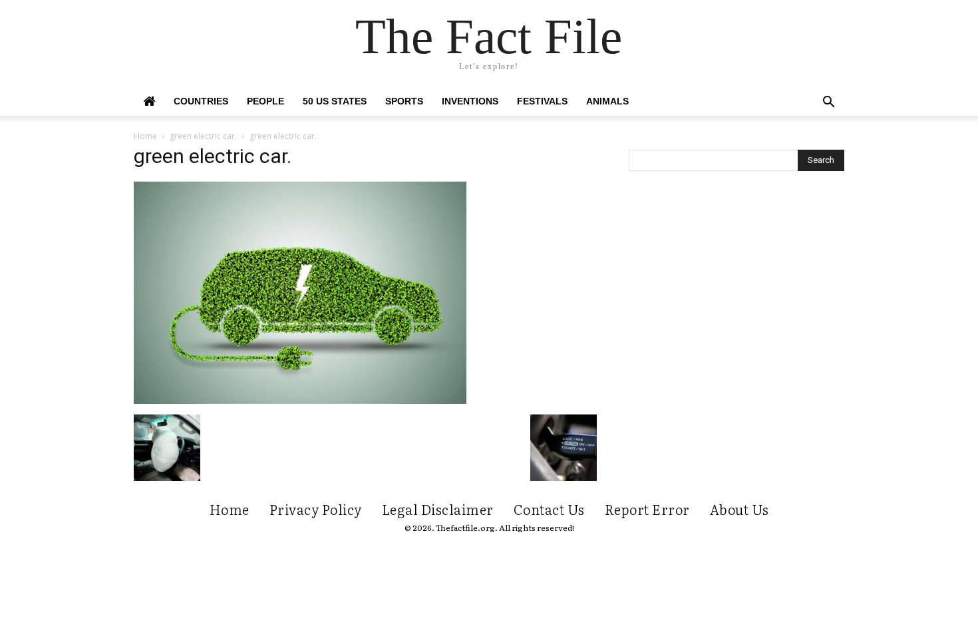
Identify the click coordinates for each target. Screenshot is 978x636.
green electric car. (203, 136)
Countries (201, 101)
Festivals (542, 101)
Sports (404, 101)
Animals (607, 101)
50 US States (335, 101)
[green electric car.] (300, 400)
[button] (828, 103)
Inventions (470, 101)
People (265, 101)
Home (145, 136)
